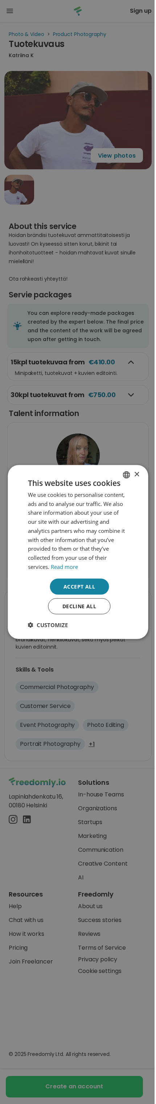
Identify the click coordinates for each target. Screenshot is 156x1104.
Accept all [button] (79, 586)
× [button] (136, 474)
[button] (48, 625)
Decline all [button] (79, 606)
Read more (64, 566)
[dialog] (78, 552)
